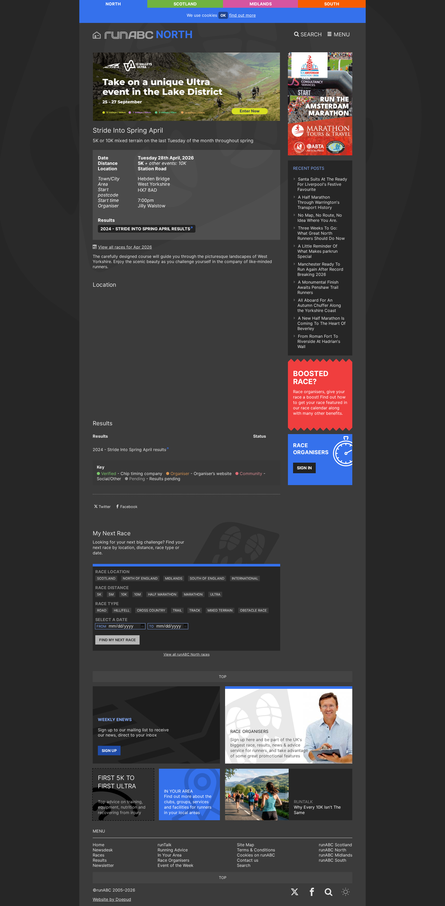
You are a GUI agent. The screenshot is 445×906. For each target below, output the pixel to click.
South (331, 3)
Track (194, 610)
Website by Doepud (112, 899)
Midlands (261, 3)
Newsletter (103, 865)
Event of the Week (175, 865)
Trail (177, 610)
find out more (242, 15)
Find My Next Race (117, 640)
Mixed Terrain (220, 610)
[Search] (328, 892)
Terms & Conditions (256, 849)
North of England (140, 578)
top (222, 676)
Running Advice (173, 849)
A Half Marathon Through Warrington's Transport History (318, 202)
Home (98, 844)
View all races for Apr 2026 (125, 247)
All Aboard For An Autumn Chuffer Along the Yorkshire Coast (319, 305)
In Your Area (170, 855)
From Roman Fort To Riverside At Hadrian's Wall (318, 341)
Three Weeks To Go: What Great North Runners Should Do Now (321, 233)
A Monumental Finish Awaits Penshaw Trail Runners (317, 287)
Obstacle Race (253, 610)
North (113, 3)
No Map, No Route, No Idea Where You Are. (319, 218)
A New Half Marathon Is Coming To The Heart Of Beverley (321, 323)
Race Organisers (173, 860)
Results (100, 860)
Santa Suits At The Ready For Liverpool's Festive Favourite (322, 184)
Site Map (245, 844)
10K (124, 594)
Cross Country (151, 610)
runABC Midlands (335, 855)
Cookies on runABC (256, 855)
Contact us (247, 860)
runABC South (332, 860)
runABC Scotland (335, 844)
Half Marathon (162, 594)
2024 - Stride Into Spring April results (145, 228)
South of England (207, 578)
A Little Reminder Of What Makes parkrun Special (317, 251)
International (245, 578)
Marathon (193, 594)
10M (137, 594)
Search (243, 865)
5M (111, 594)
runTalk (165, 844)
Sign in (304, 467)
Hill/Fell (122, 610)
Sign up (109, 750)
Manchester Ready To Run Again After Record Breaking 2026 (320, 269)
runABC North (332, 849)
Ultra (215, 594)
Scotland (185, 3)
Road (101, 610)
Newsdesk (103, 849)
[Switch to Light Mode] (345, 892)
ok (223, 15)
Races (98, 855)
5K (99, 594)
